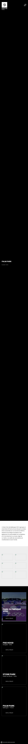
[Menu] (25, 5)
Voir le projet (9, 618)
